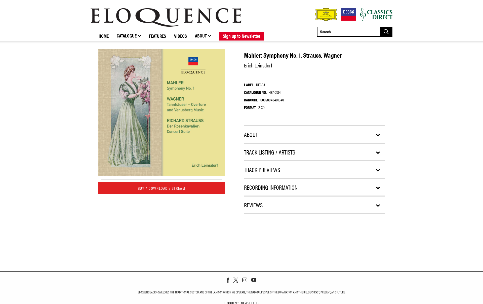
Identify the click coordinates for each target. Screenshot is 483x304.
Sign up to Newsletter (241, 35)
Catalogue (127, 35)
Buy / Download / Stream (161, 188)
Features (157, 35)
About (201, 35)
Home (104, 35)
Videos (180, 35)
